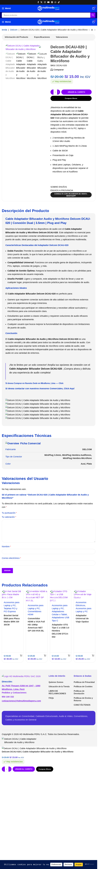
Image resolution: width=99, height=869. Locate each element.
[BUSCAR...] (92, 15)
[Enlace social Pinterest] (52, 2)
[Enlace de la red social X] (41, 2)
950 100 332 (8, 697)
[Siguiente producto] (94, 30)
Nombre (6, 546)
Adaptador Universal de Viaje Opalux (82, 618)
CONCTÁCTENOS (82, 705)
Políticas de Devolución (79, 692)
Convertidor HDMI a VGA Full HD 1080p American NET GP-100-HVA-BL (36, 624)
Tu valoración (9, 517)
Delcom (14, 30)
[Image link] (21, 676)
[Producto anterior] (89, 30)
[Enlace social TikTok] (58, 2)
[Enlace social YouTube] (48, 2)
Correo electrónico (11, 558)
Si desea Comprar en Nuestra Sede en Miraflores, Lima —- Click (34, 383)
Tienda (4, 30)
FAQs (51, 698)
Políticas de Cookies (83, 686)
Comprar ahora (71, 98)
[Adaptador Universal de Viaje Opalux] (84, 594)
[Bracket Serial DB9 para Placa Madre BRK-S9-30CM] (12, 594)
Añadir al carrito (76, 92)
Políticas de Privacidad (84, 682)
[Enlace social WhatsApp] (55, 2)
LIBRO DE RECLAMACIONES (57, 692)
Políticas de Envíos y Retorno (83, 699)
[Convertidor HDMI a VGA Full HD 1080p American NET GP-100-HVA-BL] (36, 596)
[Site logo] (48, 8)
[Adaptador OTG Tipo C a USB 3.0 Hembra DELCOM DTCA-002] (60, 596)
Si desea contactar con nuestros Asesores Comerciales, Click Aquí (39, 388)
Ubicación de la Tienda (59, 686)
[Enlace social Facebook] (38, 2)
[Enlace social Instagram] (44, 2)
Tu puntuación (9, 513)
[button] (21, 655)
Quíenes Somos (56, 682)
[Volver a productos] (92, 30)
